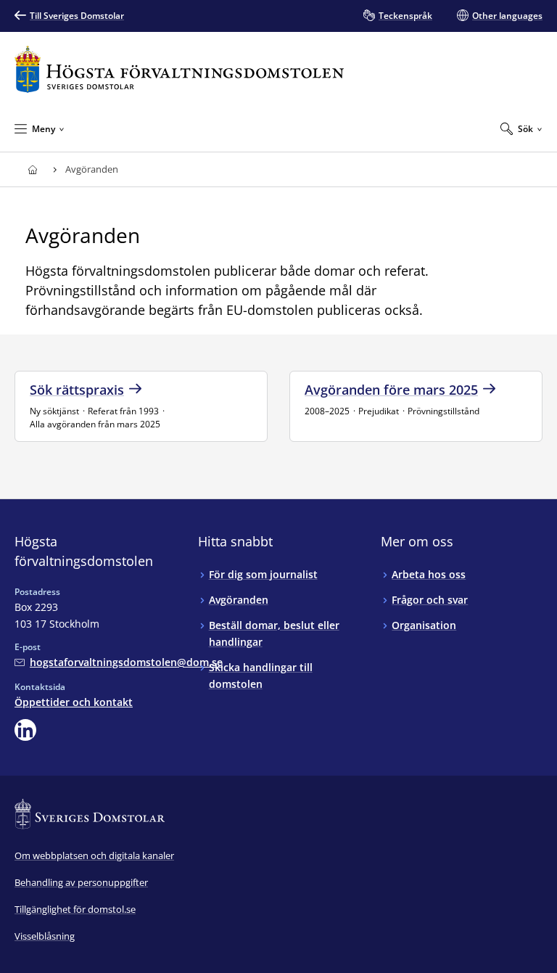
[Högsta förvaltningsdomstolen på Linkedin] (25, 730)
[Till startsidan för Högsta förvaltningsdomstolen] (179, 69)
